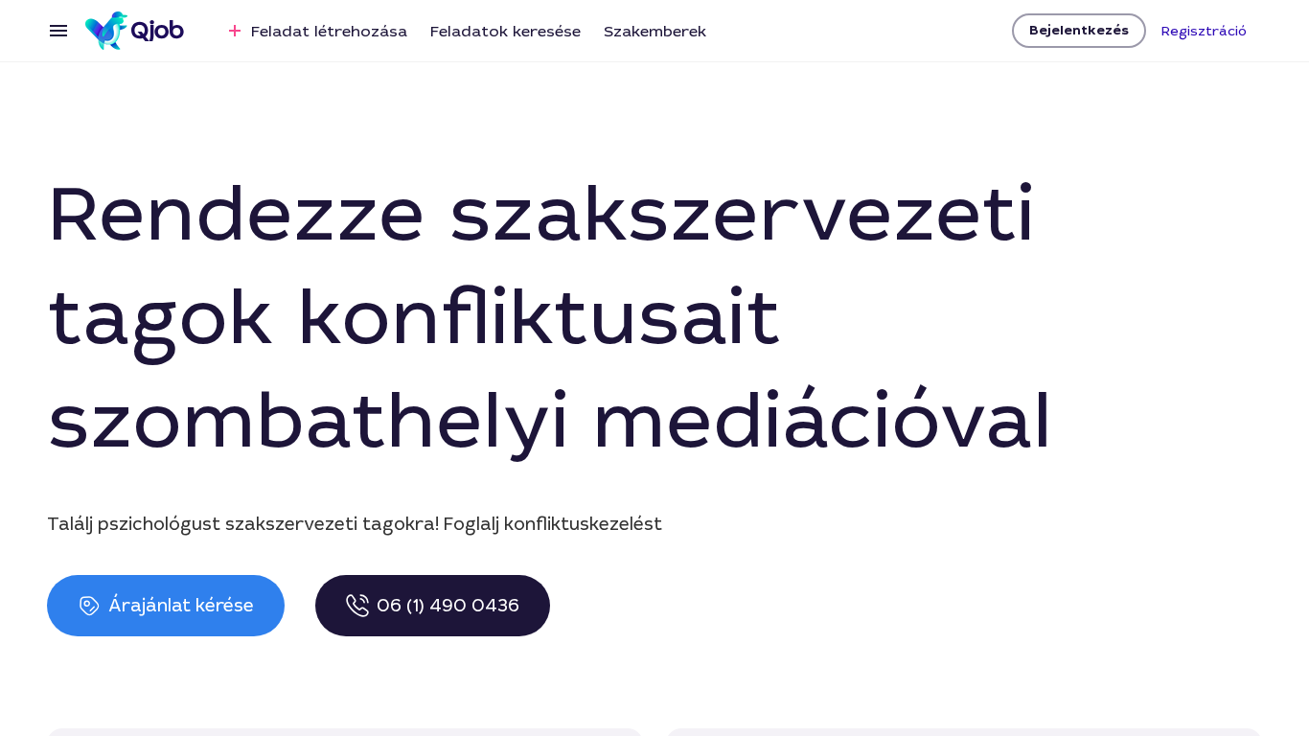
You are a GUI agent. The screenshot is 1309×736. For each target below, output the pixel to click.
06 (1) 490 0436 (448, 605)
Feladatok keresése (505, 31)
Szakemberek (655, 31)
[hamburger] (58, 30)
